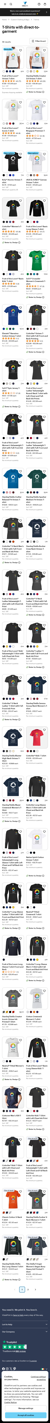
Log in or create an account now (24, 14)
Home (4, 19)
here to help (18, 1315)
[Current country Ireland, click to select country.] (44, 1369)
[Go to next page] (35, 1290)
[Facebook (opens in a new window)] (3, 1369)
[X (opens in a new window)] (11, 1369)
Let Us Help (7, 1324)
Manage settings (25, 1408)
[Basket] (45, 4)
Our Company (8, 1332)
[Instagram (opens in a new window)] (7, 1369)
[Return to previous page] (15, 1290)
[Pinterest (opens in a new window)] (14, 1369)
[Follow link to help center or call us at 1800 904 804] (39, 4)
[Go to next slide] (46, 12)
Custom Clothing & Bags (20, 19)
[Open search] (11, 4)
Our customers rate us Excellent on (19, 1361)
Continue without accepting (38, 1378)
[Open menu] (5, 4)
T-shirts (36, 19)
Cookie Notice (10, 1402)
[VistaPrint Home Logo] (25, 4)
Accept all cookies (26, 1415)
